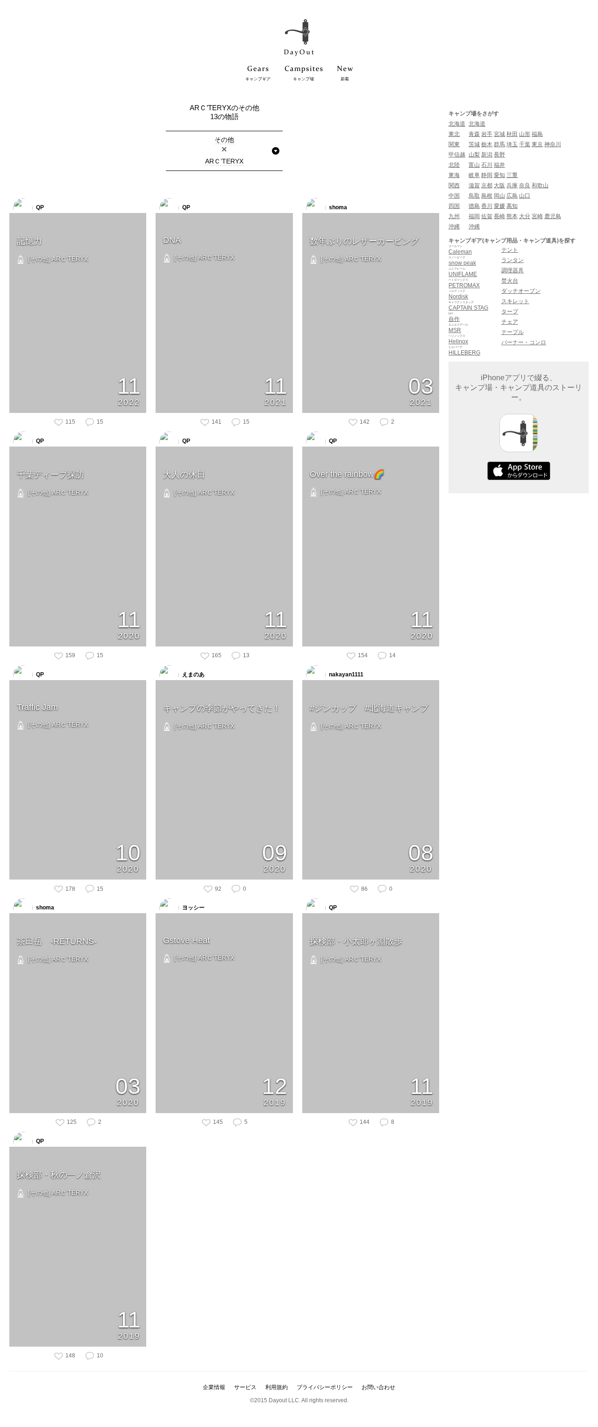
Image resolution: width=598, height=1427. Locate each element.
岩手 (486, 134)
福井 (499, 165)
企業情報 (214, 1387)
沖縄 (454, 226)
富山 (474, 165)
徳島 (474, 206)
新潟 (486, 154)
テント (509, 250)
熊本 (512, 216)
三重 (512, 175)
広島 (512, 195)
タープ (509, 311)
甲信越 (456, 154)
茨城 (474, 144)
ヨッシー (193, 908)
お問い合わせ (378, 1387)
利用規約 (276, 1387)
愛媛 (499, 206)
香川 (486, 206)
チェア (509, 322)
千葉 (524, 144)
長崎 (499, 216)
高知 (512, 206)
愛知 (499, 175)
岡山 (499, 195)
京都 (486, 185)
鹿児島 (552, 216)
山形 (524, 134)
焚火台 (509, 280)
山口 (524, 195)
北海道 (456, 124)
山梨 (474, 154)
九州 (454, 216)
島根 (486, 195)
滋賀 (474, 185)
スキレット (515, 301)
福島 (537, 134)
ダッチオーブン (521, 291)
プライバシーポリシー (325, 1387)
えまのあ (193, 674)
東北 (454, 134)
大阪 (499, 185)
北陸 (454, 165)
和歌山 (540, 185)
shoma (337, 207)
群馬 (499, 144)
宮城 (499, 134)
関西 (454, 185)
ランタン (512, 260)
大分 (524, 216)
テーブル (512, 332)
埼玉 (512, 144)
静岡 (486, 175)
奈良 (524, 185)
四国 (454, 206)
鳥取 (474, 195)
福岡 (474, 216)
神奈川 (552, 144)
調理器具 (512, 270)
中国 (454, 195)
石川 (486, 165)
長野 (499, 154)
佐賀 (486, 216)
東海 (454, 175)
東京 (537, 144)
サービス (245, 1387)
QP (39, 207)
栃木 (486, 144)
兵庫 (512, 185)
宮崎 (537, 216)
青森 (474, 134)
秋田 (512, 134)
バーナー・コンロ (523, 342)
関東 (454, 144)
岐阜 (474, 175)
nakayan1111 (345, 674)
